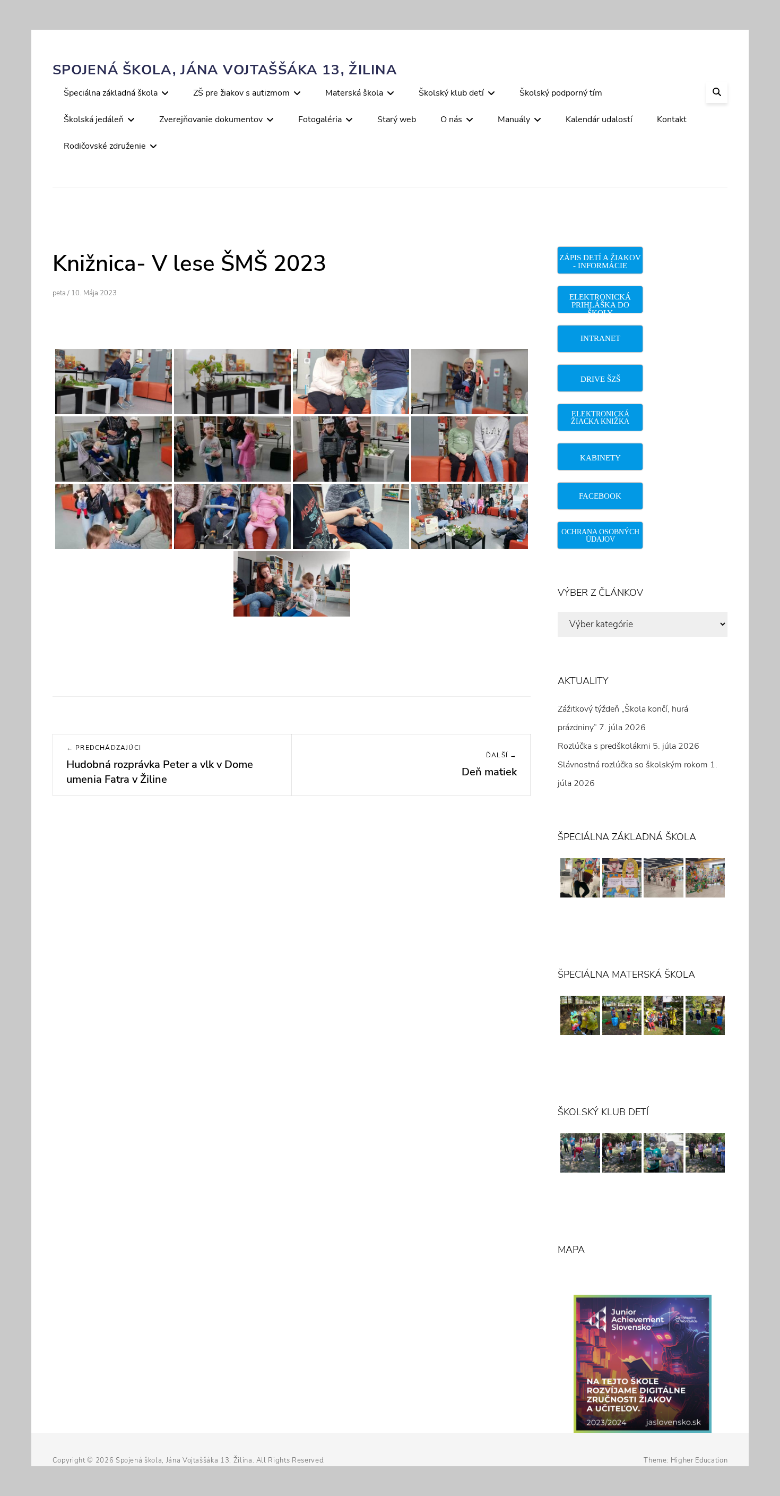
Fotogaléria (320, 119)
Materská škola (354, 93)
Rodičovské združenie (105, 146)
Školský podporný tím (560, 93)
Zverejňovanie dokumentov (211, 119)
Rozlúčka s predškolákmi (604, 746)
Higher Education (699, 1460)
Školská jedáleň (94, 119)
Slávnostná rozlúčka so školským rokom (633, 765)
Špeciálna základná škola (111, 93)
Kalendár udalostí (599, 119)
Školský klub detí (451, 93)
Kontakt (672, 119)
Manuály (514, 119)
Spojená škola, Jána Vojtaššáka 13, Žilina (225, 70)
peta (59, 293)
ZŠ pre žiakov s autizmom (241, 93)
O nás (451, 119)
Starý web (396, 119)
